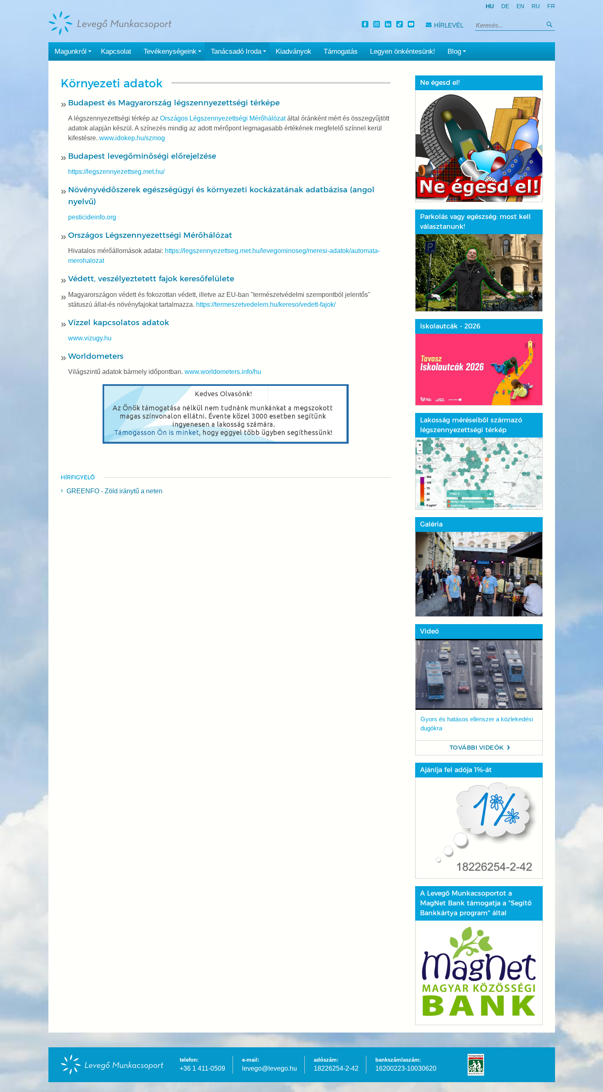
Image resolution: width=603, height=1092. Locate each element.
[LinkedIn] (389, 25)
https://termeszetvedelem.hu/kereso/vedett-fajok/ (266, 304)
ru (536, 6)
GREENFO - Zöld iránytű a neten (114, 491)
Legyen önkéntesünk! (402, 51)
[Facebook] (366, 25)
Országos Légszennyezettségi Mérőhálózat (223, 118)
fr (551, 6)
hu (490, 6)
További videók (477, 747)
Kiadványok (293, 51)
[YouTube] (412, 25)
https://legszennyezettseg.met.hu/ (116, 171)
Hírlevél (449, 25)
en (520, 6)
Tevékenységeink (170, 51)
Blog (454, 51)
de (505, 6)
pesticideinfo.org (92, 217)
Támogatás (341, 51)
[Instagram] (377, 25)
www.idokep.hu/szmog (132, 138)
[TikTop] (400, 25)
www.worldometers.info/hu (223, 371)
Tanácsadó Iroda (236, 51)
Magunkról (71, 51)
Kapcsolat (116, 51)
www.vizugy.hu (90, 338)
